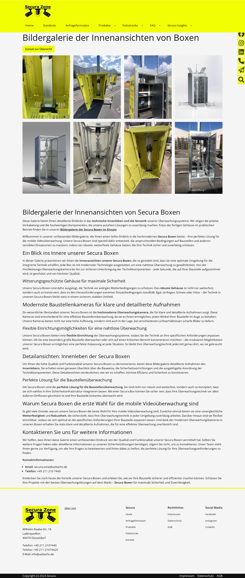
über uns (70, 508)
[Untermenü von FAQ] (160, 25)
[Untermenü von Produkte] (115, 25)
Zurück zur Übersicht (38, 49)
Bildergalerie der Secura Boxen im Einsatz (88, 229)
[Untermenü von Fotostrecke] (142, 25)
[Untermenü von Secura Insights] (191, 25)
